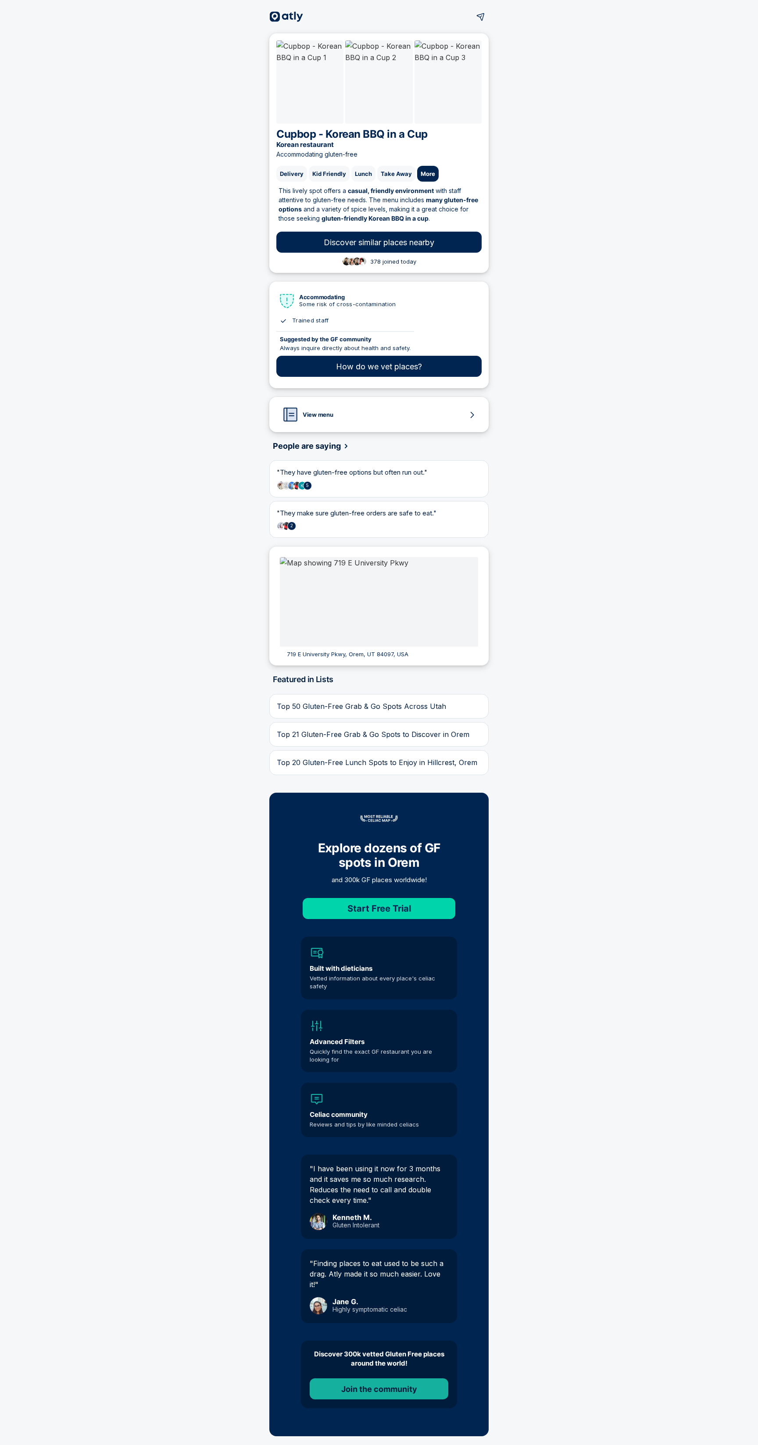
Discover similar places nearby (379, 242)
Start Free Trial (379, 908)
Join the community (379, 1389)
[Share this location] (481, 17)
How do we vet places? (379, 366)
